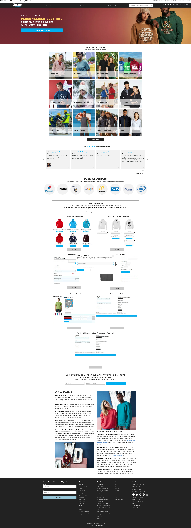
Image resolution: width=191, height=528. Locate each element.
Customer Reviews (120, 496)
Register (117, 488)
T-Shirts (81, 488)
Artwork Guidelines (102, 490)
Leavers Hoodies (83, 486)
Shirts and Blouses (84, 511)
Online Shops (100, 517)
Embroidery (100, 492)
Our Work (117, 492)
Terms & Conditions (102, 503)
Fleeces (81, 507)
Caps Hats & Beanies (85, 496)
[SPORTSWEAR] (84, 122)
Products (48, 5)
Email (44, 490)
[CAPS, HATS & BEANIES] (84, 94)
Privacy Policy (101, 496)
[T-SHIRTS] (84, 65)
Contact (117, 490)
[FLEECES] (130, 94)
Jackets (81, 505)
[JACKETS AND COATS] (107, 122)
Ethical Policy (100, 497)
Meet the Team (119, 499)
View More (95, 139)
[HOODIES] (60, 65)
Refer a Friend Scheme (103, 507)
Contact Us (176, 0)
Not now (87, 270)
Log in (188, 0)
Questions (112, 5)
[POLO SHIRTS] (107, 65)
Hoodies (81, 484)
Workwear (82, 499)
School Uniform (83, 494)
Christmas (82, 497)
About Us (117, 497)
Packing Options (101, 494)
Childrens (81, 503)
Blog (116, 484)
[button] (44, 159)
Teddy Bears (82, 515)
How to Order (101, 486)
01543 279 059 (168, 0)
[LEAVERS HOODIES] (130, 65)
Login (116, 486)
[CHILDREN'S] (107, 94)
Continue (80, 270)
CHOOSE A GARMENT (42, 30)
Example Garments (102, 511)
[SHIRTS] (130, 122)
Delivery (99, 509)
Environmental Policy (103, 499)
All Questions (100, 484)
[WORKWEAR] (60, 122)
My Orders (183, 0)
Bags (80, 509)
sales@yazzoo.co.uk (158, 0)
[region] (95, 159)
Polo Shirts (82, 490)
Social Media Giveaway (103, 505)
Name (44, 484)
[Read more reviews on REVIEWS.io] (140, 173)
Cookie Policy (101, 501)
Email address (80, 261)
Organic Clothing (84, 513)
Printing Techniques (102, 488)
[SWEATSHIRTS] (60, 94)
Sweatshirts (82, 492)
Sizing (98, 518)
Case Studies (118, 494)
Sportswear (82, 501)
